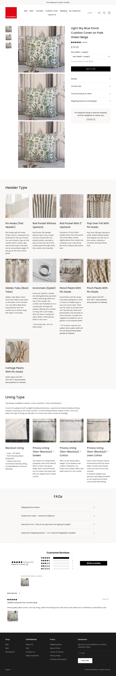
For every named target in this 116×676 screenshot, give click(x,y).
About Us (52, 15)
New (26, 11)
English (90, 13)
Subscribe (85, 660)
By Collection (75, 11)
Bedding (63, 11)
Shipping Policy (56, 644)
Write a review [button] (93, 563)
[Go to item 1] (8, 29)
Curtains (39, 11)
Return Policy (55, 648)
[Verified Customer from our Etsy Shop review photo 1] (12, 616)
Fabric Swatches (32, 656)
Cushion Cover (51, 11)
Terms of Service (57, 652)
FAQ (27, 648)
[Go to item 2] (8, 37)
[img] (12, 599)
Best (32, 11)
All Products (10, 652)
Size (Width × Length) (79, 52)
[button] (76, 42)
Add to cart (91, 69)
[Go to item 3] (8, 45)
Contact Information (58, 659)
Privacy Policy (55, 656)
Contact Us (90, 119)
